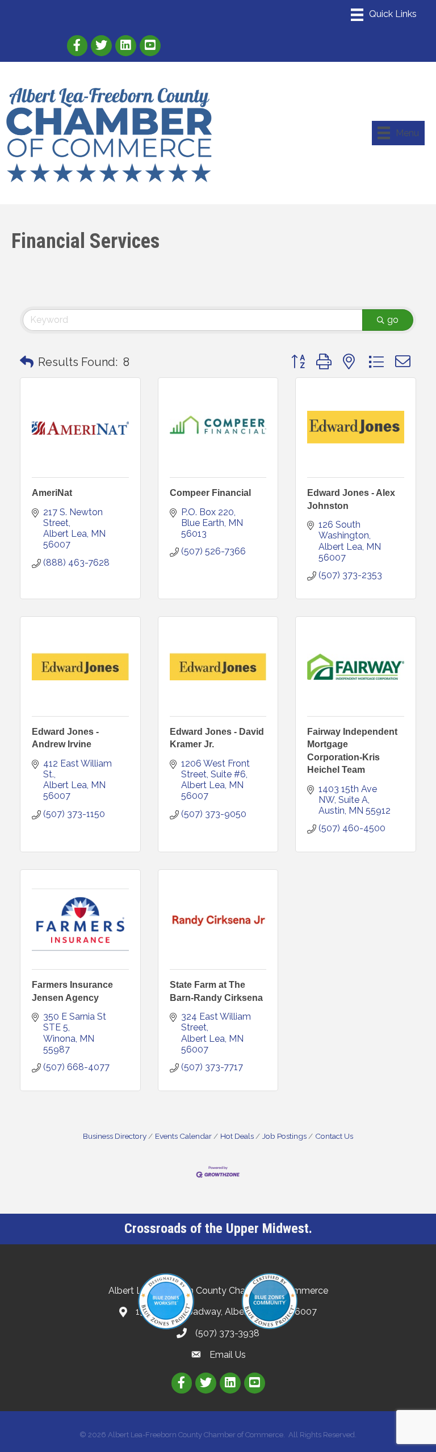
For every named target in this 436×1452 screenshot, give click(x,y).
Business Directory (114, 1135)
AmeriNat (52, 493)
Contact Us (334, 1135)
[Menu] (384, 15)
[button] (26, 362)
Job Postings (284, 1135)
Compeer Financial (210, 493)
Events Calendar (183, 1135)
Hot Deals (237, 1135)
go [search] (393, 319)
